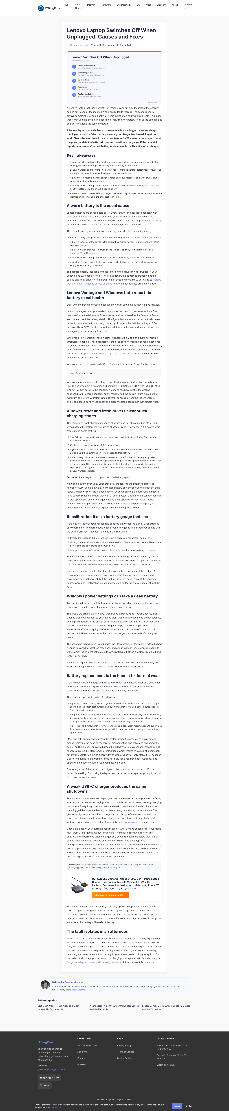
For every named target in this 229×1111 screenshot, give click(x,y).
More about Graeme (75, 989)
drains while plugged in (130, 822)
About (175, 4)
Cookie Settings (125, 1058)
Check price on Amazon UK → (110, 895)
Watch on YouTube (166, 1064)
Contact (81, 1058)
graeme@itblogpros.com (51, 1069)
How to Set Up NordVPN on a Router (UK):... (172, 1047)
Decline (189, 1106)
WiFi (67, 4)
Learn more (56, 1107)
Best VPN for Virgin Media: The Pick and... (172, 1057)
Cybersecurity (124, 4)
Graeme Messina (79, 45)
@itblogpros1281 (51, 1077)
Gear (148, 4)
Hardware (106, 4)
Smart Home (78, 6)
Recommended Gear (87, 1045)
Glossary (161, 4)
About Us (82, 1051)
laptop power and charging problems (100, 962)
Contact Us (188, 6)
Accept (177, 1106)
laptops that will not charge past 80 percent (106, 353)
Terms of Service (125, 1051)
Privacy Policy (124, 1045)
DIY (138, 4)
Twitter (46, 1085)
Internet (91, 4)
